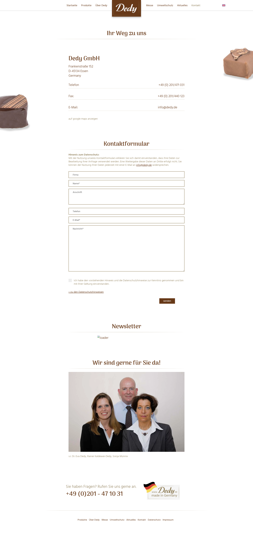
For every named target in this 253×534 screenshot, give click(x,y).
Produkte (86, 5)
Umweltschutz (165, 5)
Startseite (72, 5)
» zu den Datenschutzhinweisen (86, 292)
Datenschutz (154, 519)
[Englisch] (223, 4)
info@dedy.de (167, 107)
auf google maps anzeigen (83, 119)
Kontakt (195, 5)
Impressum (168, 519)
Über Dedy (101, 5)
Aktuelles (182, 5)
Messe (149, 5)
